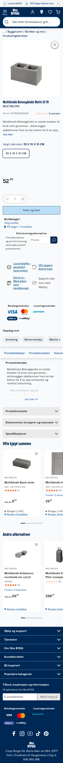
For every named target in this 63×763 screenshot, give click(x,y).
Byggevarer (15, 31)
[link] (48, 113)
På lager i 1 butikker (19, 226)
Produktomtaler (39, 353)
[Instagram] (22, 733)
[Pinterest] (46, 733)
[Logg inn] (32, 12)
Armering (12, 339)
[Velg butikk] (41, 12)
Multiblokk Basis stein (19, 482)
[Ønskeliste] (50, 12)
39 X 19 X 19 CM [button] (16, 153)
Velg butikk (11, 223)
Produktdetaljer (14, 353)
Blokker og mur (35, 31)
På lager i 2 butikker (17, 609)
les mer (8, 134)
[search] (6, 21)
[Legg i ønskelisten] (55, 45)
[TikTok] (38, 733)
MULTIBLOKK (11, 106)
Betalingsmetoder (18, 305)
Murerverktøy (33, 339)
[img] (21, 490)
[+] (23, 199)
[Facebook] (14, 733)
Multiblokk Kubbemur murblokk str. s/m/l (19, 575)
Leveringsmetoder (44, 305)
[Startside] (19, 12)
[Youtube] (30, 733)
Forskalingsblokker (15, 35)
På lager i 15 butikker (17, 514)
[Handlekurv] (58, 12)
